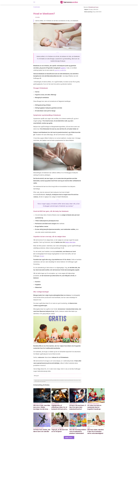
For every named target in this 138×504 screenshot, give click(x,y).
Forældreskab (36, 7)
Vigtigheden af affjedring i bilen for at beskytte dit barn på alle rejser (59, 407)
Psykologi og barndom (57, 428)
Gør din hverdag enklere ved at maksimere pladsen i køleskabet (77, 431)
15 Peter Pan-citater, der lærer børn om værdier (41, 430)
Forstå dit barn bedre (93, 403)
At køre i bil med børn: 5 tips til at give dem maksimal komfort (77, 407)
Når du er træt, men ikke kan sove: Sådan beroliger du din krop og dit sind (41, 407)
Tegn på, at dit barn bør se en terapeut (59, 430)
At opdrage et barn (38, 428)
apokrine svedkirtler (60, 70)
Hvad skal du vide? (38, 403)
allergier (41, 256)
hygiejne (63, 68)
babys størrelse (70, 242)
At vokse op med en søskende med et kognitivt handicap (94, 407)
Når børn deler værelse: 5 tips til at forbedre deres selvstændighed (95, 431)
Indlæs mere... (69, 437)
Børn (88, 428)
